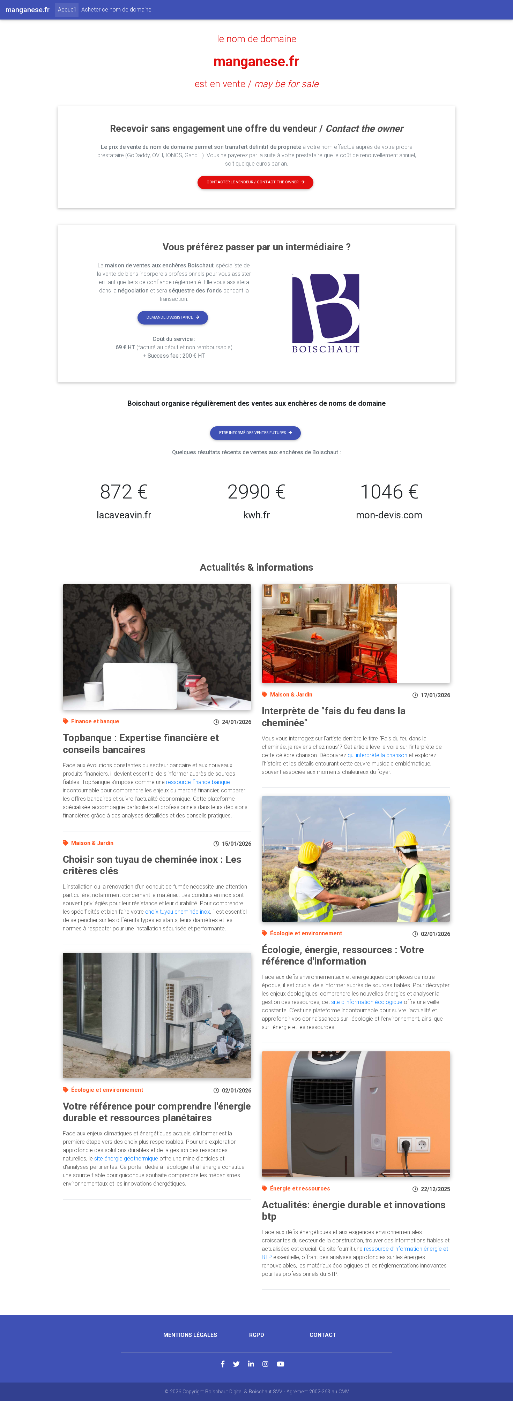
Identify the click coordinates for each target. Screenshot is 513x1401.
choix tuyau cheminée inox (177, 911)
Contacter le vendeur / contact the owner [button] (252, 182)
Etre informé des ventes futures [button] (252, 433)
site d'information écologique (366, 1002)
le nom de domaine (256, 39)
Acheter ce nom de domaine (116, 9)
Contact (323, 1335)
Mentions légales (190, 1335)
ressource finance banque (198, 782)
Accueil (68, 9)
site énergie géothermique (126, 1158)
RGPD (256, 1335)
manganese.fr (256, 61)
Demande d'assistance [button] (170, 317)
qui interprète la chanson (377, 755)
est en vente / (256, 84)
